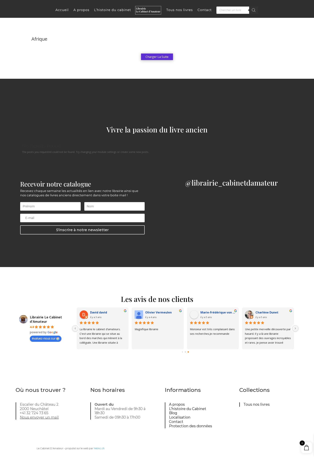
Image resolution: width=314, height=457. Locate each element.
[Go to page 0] (182, 351)
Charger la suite (157, 57)
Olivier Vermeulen (158, 312)
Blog (173, 413)
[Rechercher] (253, 10)
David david (98, 312)
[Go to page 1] (185, 352)
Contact (176, 421)
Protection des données (190, 426)
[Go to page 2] (188, 352)
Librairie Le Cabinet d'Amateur (46, 319)
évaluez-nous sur (44, 338)
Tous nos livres (256, 404)
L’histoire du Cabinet (187, 409)
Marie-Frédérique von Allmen (218, 312)
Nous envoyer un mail (39, 417)
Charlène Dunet (266, 312)
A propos (177, 404)
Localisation (179, 417)
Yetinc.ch (99, 448)
